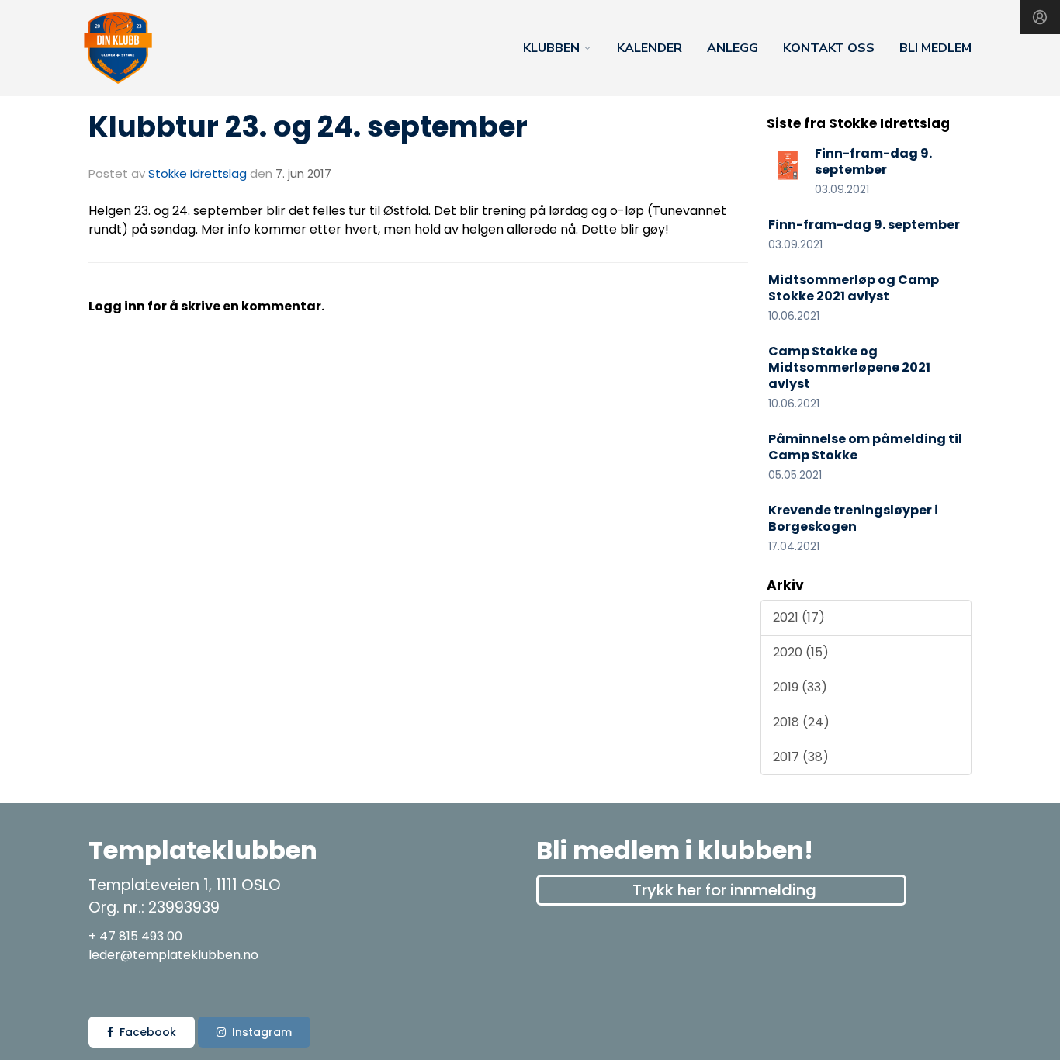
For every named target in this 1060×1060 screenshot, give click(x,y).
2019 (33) (800, 687)
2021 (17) (799, 617)
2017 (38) (801, 757)
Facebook (148, 1032)
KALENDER (649, 48)
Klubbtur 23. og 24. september (308, 126)
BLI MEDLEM (935, 48)
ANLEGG (732, 48)
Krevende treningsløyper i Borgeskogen (853, 518)
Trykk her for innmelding (724, 890)
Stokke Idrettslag (197, 173)
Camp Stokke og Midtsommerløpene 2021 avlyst (849, 367)
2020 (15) (801, 652)
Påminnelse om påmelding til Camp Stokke (865, 447)
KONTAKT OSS (829, 48)
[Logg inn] (1040, 17)
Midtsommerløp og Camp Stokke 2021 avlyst (853, 288)
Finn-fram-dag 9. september (873, 161)
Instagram (262, 1032)
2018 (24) (801, 722)
